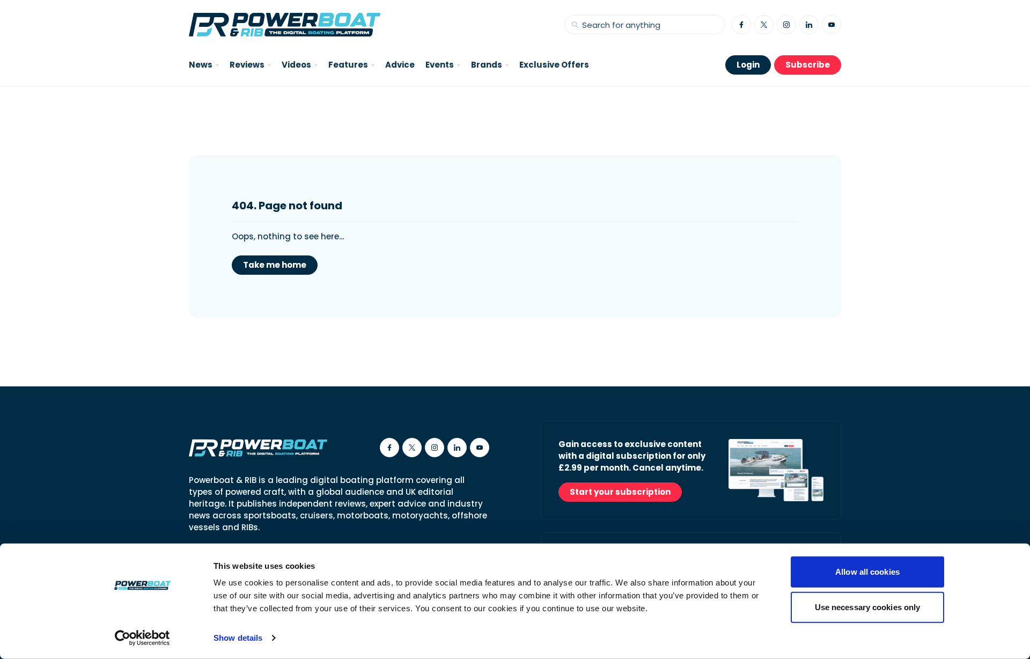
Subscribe (807, 64)
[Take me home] (284, 24)
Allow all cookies (867, 571)
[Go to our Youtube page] (831, 24)
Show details (238, 637)
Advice (400, 64)
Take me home (274, 264)
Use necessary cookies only (868, 606)
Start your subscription (620, 491)
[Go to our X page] (764, 24)
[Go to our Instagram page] (786, 24)
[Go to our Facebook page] (741, 24)
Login (748, 64)
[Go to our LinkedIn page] (809, 24)
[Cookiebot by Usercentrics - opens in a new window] (142, 638)
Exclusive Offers (554, 64)
